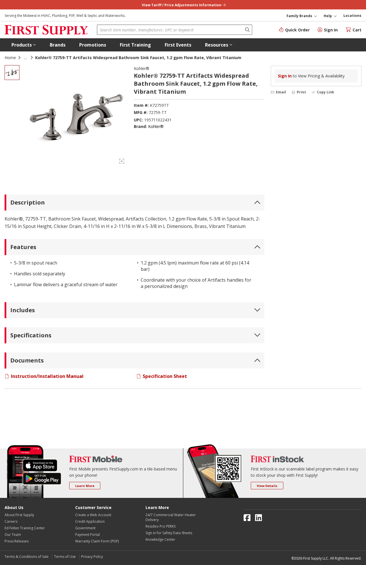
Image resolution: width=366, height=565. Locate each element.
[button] (24, 44)
